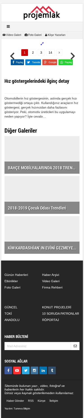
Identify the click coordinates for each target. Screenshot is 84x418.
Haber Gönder (15, 400)
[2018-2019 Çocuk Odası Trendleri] (42, 194)
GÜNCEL (10, 307)
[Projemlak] (42, 12)
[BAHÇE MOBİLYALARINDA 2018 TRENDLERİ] (42, 154)
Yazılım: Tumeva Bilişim (17, 408)
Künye (41, 400)
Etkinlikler (11, 281)
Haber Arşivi (50, 275)
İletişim (54, 400)
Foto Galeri (35, 35)
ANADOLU (11, 320)
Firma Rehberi (52, 287)
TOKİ (8, 313)
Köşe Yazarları (56, 35)
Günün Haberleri (16, 275)
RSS (31, 400)
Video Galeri (51, 281)
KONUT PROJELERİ (56, 307)
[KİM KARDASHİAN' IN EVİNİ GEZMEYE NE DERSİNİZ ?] (42, 234)
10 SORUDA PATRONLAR (60, 313)
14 (50, 52)
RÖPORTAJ (50, 320)
